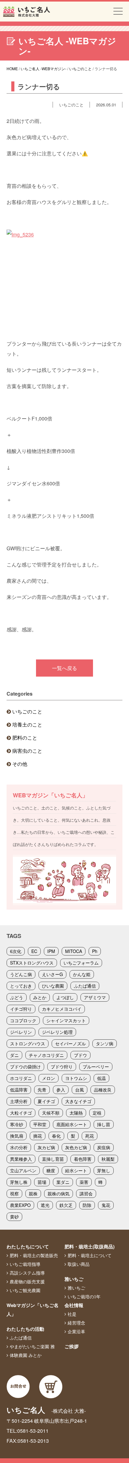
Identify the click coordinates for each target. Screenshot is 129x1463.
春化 (56, 1136)
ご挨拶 (71, 1346)
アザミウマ (95, 997)
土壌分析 (19, 1101)
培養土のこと (27, 724)
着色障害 (82, 1159)
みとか (39, 997)
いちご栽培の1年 (84, 1297)
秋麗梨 (108, 1159)
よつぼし (65, 997)
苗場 (42, 1182)
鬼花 (105, 1205)
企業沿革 (76, 1331)
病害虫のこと (27, 750)
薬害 (84, 1182)
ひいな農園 (53, 986)
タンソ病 (104, 1043)
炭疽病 (103, 1147)
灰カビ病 (46, 1147)
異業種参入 (21, 1159)
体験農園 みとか (26, 1355)
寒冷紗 (16, 1124)
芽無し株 (19, 1182)
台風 (79, 1089)
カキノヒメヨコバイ (61, 1009)
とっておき (21, 986)
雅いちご (73, 1279)
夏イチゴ (46, 1101)
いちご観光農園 (25, 1290)
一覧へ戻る (64, 668)
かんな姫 (81, 974)
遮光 (45, 1205)
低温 (101, 1078)
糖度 (50, 1170)
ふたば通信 (85, 986)
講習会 (86, 1193)
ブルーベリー (96, 1066)
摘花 (37, 1136)
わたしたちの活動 (25, 1328)
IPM (51, 951)
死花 (89, 1136)
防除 (87, 1205)
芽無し (103, 1170)
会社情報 (73, 1305)
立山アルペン (23, 1170)
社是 (72, 1314)
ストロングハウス (27, 1043)
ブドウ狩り (62, 1066)
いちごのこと (27, 711)
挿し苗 (103, 1124)
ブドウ (80, 1055)
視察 (14, 1193)
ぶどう (16, 997)
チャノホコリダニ (46, 1055)
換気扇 (16, 1136)
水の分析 (19, 1147)
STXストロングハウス (32, 963)
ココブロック (23, 1020)
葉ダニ (63, 1182)
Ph (94, 951)
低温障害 (19, 1089)
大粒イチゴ (21, 1113)
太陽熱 (76, 1113)
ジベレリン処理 (57, 1032)
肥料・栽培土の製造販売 (34, 1255)
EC (34, 951)
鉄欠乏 (66, 1205)
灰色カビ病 (76, 1147)
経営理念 (76, 1323)
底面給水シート (71, 1124)
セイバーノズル (70, 1043)
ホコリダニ (21, 1078)
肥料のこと (24, 737)
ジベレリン (21, 1032)
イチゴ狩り (21, 1009)
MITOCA (73, 951)
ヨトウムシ (76, 1078)
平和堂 (39, 1124)
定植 (97, 1113)
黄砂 (14, 1216)
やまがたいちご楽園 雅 (32, 1346)
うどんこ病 (21, 974)
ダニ (14, 1055)
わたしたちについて (28, 1246)
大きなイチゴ (78, 1101)
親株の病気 (59, 1193)
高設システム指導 (27, 1273)
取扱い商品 (79, 1264)
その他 (19, 763)
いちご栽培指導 (25, 1264)
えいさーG (52, 974)
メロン (48, 1078)
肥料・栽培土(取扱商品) (89, 1246)
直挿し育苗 (53, 1159)
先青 (42, 1089)
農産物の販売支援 (27, 1282)
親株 (33, 1193)
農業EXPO (20, 1205)
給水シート (76, 1170)
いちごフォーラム (81, 963)
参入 (60, 1089)
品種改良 (102, 1089)
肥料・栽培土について (89, 1255)
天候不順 (50, 1113)
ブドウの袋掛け (25, 1066)
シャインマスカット (66, 1020)
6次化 (15, 951)
